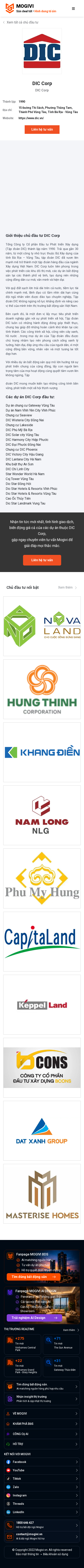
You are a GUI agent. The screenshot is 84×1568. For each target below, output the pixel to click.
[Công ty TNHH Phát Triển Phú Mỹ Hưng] (42, 878)
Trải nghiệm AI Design (28, 1318)
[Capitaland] (42, 941)
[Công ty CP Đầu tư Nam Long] (42, 815)
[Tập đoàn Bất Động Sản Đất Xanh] (42, 1131)
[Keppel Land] (42, 1005)
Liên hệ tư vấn (42, 129)
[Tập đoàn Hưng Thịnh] (42, 689)
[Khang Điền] (42, 752)
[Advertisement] (42, 182)
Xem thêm (65, 587)
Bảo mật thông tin (27, 1554)
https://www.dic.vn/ (31, 118)
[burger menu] (73, 8)
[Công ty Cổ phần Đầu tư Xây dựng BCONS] (42, 1068)
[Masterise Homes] (42, 1194)
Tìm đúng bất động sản (29, 1277)
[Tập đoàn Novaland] (42, 626)
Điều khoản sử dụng (55, 1554)
